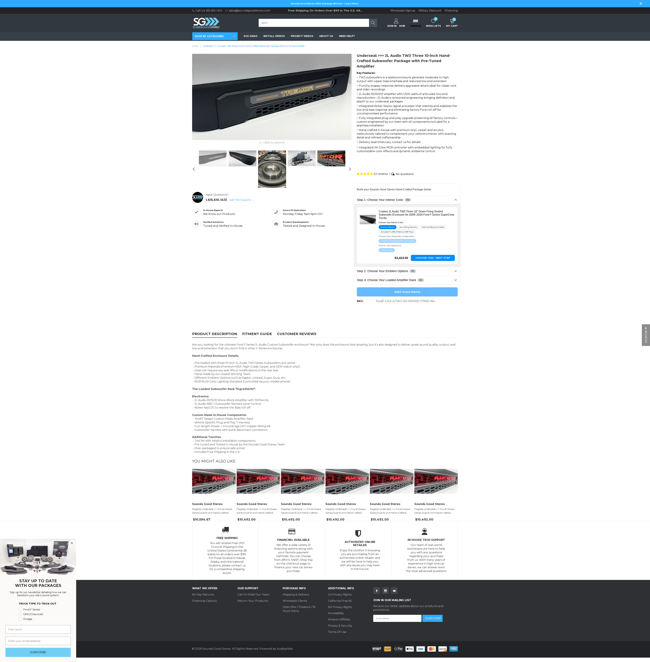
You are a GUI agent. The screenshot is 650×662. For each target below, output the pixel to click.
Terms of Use (337, 632)
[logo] (206, 23)
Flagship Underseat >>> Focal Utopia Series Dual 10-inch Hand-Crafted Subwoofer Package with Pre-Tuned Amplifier (212, 511)
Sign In (392, 26)
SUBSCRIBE (38, 652)
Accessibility (336, 613)
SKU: (360, 301)
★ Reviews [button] (645, 335)
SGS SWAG (250, 36)
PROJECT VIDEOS (302, 36)
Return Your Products (252, 600)
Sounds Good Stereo (207, 504)
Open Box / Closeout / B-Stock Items (299, 609)
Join (402, 26)
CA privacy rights (340, 594)
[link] (213, 158)
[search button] (373, 23)
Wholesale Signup (402, 10)
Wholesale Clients (295, 600)
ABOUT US (326, 36)
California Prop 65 (340, 600)
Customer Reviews (296, 334)
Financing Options (204, 600)
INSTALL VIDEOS (274, 36)
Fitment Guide (257, 334)
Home (195, 46)
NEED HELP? (347, 36)
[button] (415, 23)
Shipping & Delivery (296, 594)
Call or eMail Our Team (253, 594)
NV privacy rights (340, 607)
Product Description (214, 334)
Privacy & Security (340, 625)
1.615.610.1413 (216, 200)
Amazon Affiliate (339, 619)
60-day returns (203, 594)
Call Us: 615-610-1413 (209, 10)
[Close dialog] (72, 543)
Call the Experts (240, 200)
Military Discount (430, 10)
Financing (451, 10)
